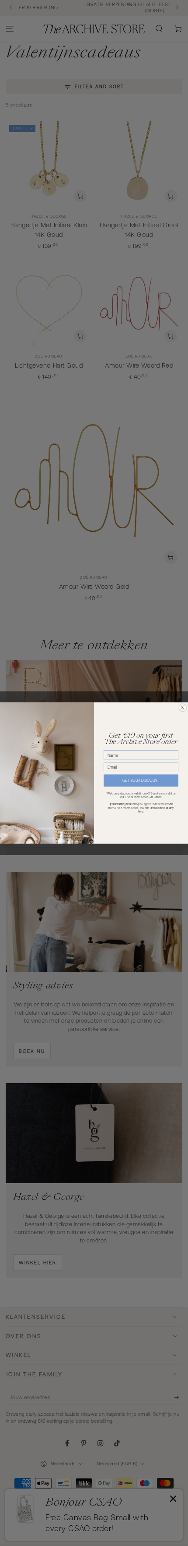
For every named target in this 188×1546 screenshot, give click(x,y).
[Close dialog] (182, 708)
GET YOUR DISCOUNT (141, 780)
